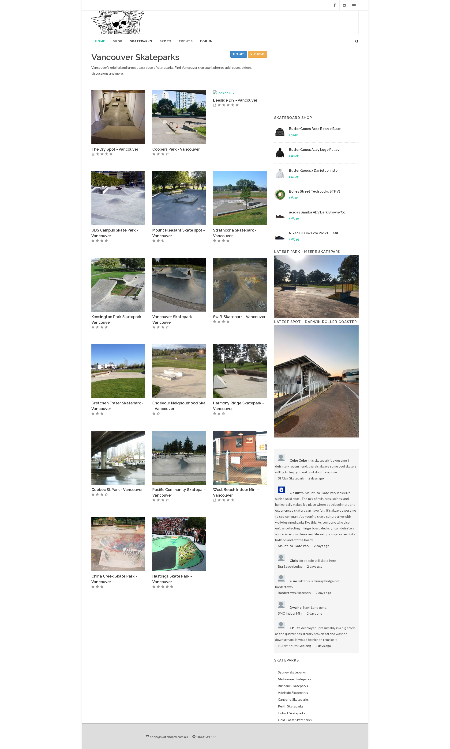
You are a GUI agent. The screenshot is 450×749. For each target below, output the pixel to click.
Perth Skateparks (291, 706)
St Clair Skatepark (291, 478)
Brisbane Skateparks (293, 686)
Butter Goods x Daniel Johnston (314, 170)
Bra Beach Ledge (290, 566)
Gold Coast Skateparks (295, 720)
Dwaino (296, 607)
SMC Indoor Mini (290, 613)
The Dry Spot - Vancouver (114, 149)
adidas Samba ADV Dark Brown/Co (317, 212)
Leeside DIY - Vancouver (235, 100)
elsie (293, 581)
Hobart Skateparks (291, 713)
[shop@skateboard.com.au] (354, 5)
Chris (294, 561)
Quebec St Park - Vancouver (117, 489)
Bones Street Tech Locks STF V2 (315, 191)
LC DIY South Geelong (294, 646)
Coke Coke (298, 460)
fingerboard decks (316, 528)
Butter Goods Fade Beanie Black (315, 129)
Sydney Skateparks (292, 672)
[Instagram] (344, 5)
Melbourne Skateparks (294, 679)
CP (292, 628)
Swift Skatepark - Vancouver (239, 317)
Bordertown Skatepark (294, 593)
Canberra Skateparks (293, 699)
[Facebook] (334, 5)
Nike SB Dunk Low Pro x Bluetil (313, 233)
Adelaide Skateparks (293, 693)
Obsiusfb (297, 493)
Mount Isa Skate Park (293, 546)
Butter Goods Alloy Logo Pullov (314, 150)
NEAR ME (258, 54)
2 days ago (316, 478)
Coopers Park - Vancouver (176, 149)
